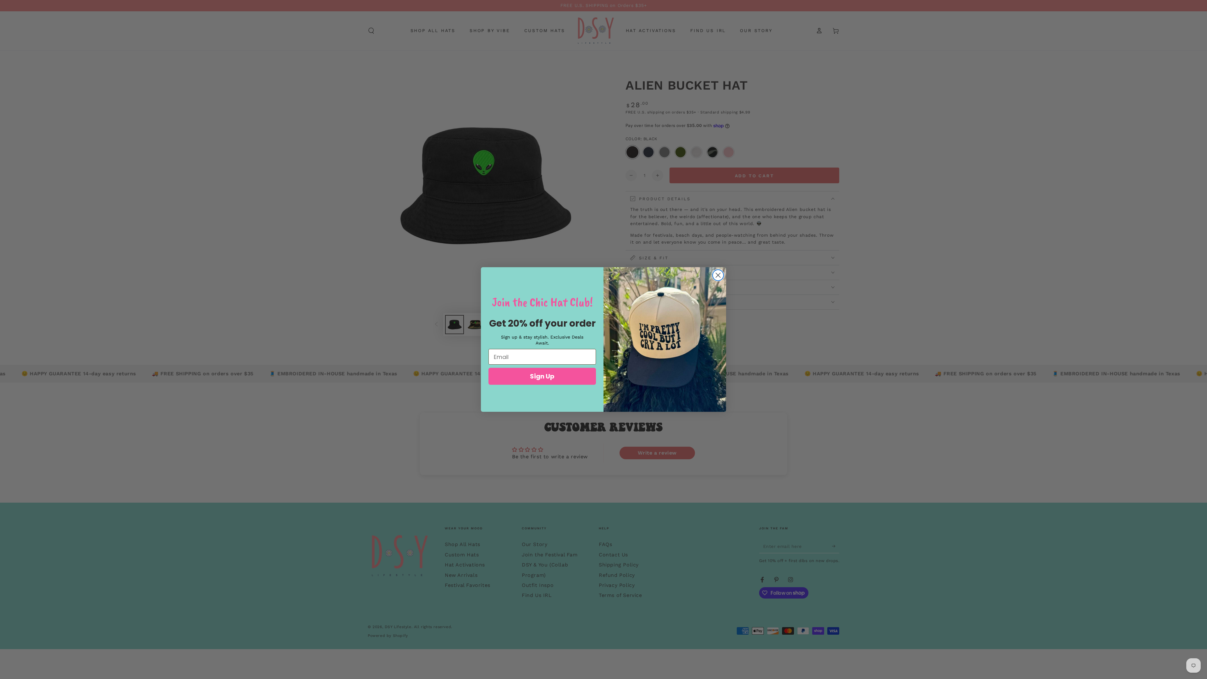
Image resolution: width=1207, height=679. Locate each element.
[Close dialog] (718, 275)
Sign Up (542, 376)
